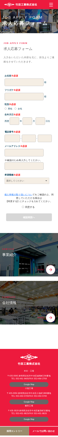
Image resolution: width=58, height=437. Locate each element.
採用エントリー (14, 431)
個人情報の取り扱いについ (18, 194)
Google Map (29, 384)
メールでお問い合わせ (43, 431)
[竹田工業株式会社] (20, 4)
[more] (46, 269)
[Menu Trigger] (51, 4)
